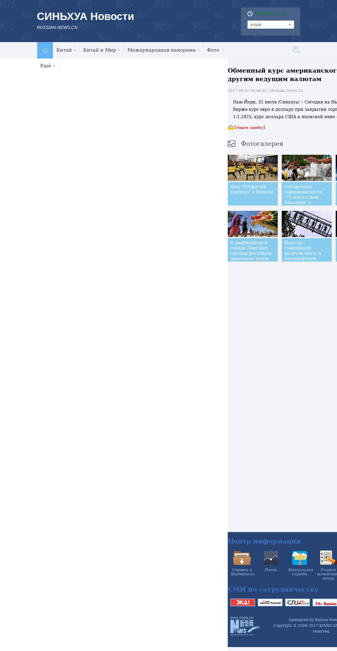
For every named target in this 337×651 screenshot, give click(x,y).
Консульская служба (300, 572)
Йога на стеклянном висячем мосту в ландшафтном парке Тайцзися (302, 253)
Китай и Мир (99, 50)
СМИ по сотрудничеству (273, 589)
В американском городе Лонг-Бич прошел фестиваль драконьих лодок (251, 250)
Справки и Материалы (242, 572)
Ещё (45, 65)
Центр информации (264, 541)
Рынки (271, 570)
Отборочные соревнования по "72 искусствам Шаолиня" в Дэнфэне (303, 197)
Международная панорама (161, 50)
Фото (213, 50)
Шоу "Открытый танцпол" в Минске (251, 189)
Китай (64, 50)
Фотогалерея (262, 143)
